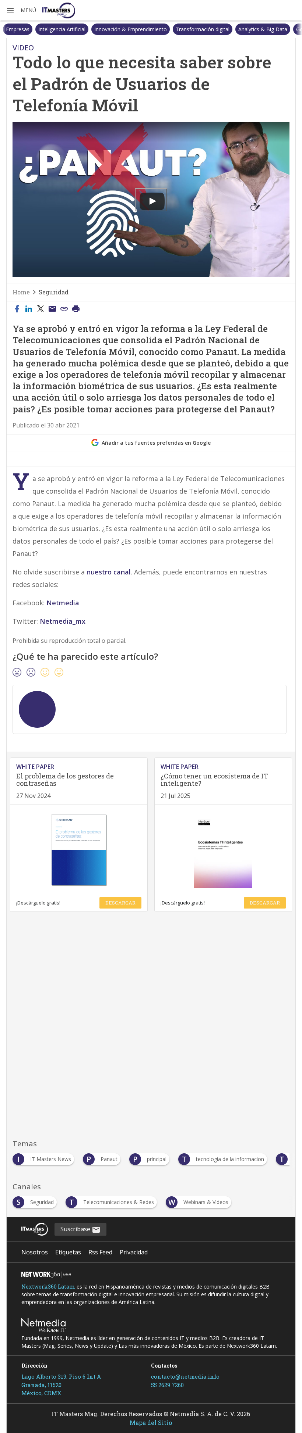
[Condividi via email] (52, 309)
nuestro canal (109, 571)
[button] (21, 10)
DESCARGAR (120, 902)
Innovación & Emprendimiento (98, 29)
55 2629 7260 (167, 1385)
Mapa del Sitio (151, 1422)
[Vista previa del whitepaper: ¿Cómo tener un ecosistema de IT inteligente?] (223, 849)
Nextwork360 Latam (48, 1286)
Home (21, 292)
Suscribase (76, 1229)
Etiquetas (68, 1252)
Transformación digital (170, 29)
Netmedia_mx (62, 621)
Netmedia (62, 602)
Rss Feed (100, 1252)
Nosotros (34, 1252)
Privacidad (134, 1252)
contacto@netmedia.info (185, 1376)
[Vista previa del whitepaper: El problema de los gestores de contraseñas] (78, 849)
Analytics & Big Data (230, 29)
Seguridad (54, 292)
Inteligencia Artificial (29, 29)
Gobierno (275, 29)
